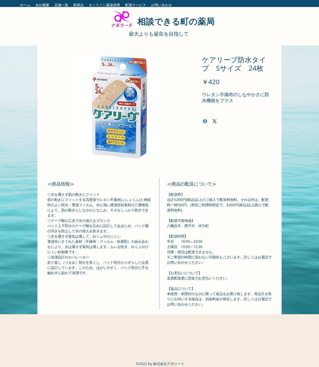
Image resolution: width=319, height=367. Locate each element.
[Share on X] (215, 121)
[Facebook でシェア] (205, 121)
